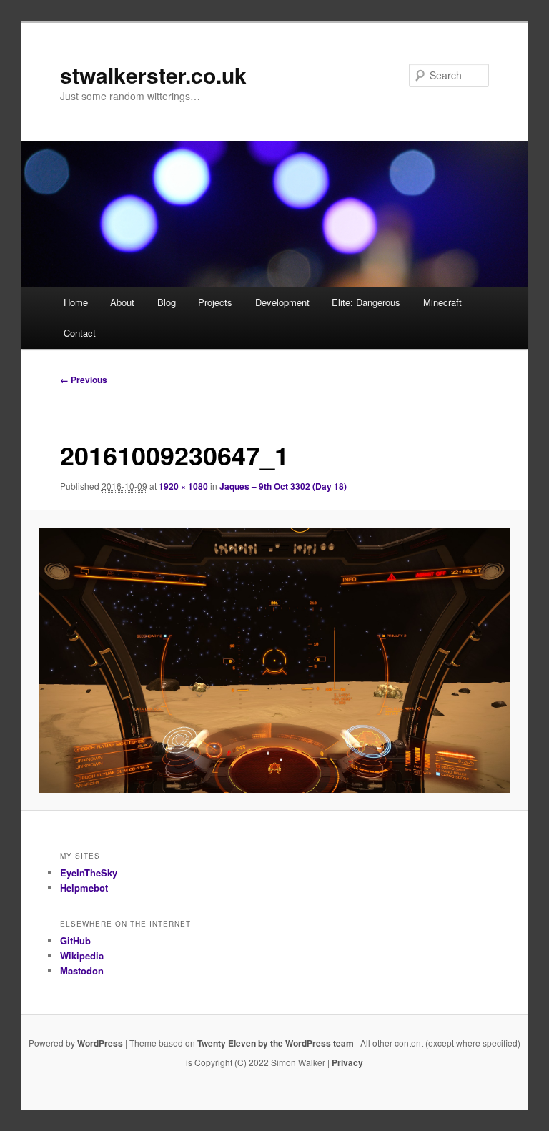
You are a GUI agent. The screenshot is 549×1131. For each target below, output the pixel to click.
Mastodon (82, 970)
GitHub (75, 940)
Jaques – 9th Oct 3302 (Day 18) (283, 486)
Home (76, 302)
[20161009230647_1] (274, 660)
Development (282, 302)
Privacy (347, 1062)
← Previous (83, 379)
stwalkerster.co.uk (153, 74)
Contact (80, 333)
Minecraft (442, 302)
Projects (215, 302)
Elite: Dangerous (366, 302)
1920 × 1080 (183, 486)
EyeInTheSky (88, 872)
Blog (166, 302)
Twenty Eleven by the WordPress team (275, 1043)
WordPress (100, 1043)
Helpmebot (84, 887)
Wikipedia (82, 955)
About (122, 302)
